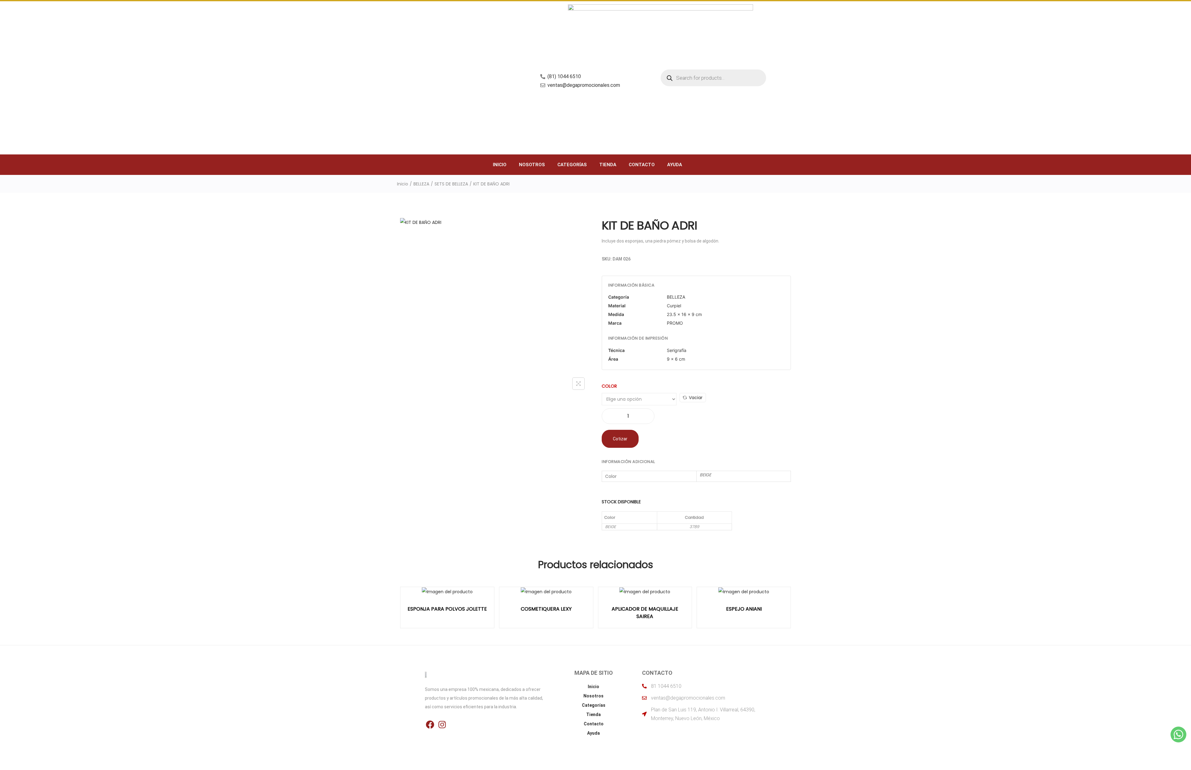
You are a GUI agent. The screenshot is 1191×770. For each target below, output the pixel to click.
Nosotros (532, 164)
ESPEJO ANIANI (744, 608)
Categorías (572, 164)
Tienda (607, 164)
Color (609, 386)
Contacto (642, 164)
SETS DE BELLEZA (451, 184)
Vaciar (696, 397)
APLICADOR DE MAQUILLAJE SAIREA (645, 612)
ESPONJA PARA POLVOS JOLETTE (447, 608)
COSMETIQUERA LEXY (546, 608)
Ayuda (674, 164)
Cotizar (620, 438)
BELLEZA (421, 184)
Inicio (499, 164)
